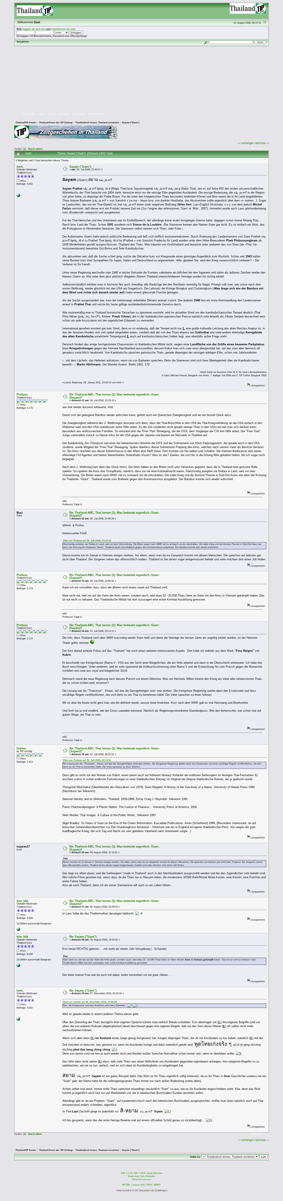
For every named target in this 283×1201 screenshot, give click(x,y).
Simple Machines (154, 1173)
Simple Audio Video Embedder (141, 1176)
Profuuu (22, 394)
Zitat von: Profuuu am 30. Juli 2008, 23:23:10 (87, 540)
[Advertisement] (141, 79)
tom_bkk (22, 901)
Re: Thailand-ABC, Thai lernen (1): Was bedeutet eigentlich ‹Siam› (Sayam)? (114, 396)
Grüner (21, 748)
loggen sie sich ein (34, 29)
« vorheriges (246, 143)
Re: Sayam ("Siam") (82, 936)
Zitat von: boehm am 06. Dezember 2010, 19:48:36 (90, 1002)
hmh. (20, 166)
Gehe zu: (195, 1156)
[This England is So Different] (18, 196)
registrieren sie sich (63, 29)
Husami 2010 (138, 1185)
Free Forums (146, 1179)
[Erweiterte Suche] (205, 42)
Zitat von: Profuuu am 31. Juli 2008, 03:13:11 (87, 760)
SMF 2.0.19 (126, 1173)
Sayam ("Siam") (80, 166)
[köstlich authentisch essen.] (18, 930)
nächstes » (262, 143)
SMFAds (135, 1179)
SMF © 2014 (139, 1173)
